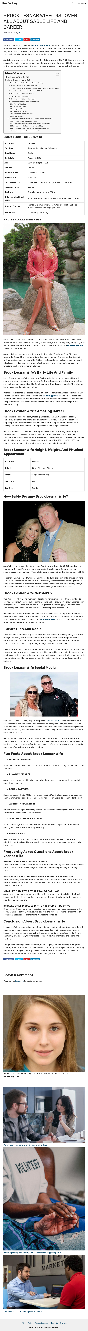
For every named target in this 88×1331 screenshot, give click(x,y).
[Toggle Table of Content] (56, 74)
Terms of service (41, 1323)
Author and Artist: (21, 111)
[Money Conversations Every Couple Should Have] (44, 1115)
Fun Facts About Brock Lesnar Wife (25, 101)
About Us (54, 1323)
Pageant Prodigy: (20, 104)
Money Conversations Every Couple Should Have (25, 1145)
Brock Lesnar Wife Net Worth (22, 93)
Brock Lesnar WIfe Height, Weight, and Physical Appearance (35, 88)
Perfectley (10, 3)
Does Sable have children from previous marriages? (32, 123)
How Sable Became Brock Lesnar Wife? (26, 91)
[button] (73, 3)
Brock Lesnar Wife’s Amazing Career (25, 85)
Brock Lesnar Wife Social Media (23, 99)
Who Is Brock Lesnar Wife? (18, 80)
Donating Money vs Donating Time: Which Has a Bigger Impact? (32, 1253)
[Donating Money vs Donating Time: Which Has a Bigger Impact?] (44, 1199)
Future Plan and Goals (19, 96)
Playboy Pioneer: (20, 106)
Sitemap (63, 1323)
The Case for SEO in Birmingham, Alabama (22, 1312)
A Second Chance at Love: (23, 114)
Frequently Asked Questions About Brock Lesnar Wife (32, 119)
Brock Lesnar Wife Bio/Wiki (18, 77)
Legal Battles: (19, 109)
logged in (19, 981)
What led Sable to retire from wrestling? (28, 126)
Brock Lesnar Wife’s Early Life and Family (26, 83)
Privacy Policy (27, 1323)
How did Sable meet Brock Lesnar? (26, 121)
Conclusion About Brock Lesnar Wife (25, 131)
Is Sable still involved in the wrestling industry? (31, 128)
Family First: (18, 116)
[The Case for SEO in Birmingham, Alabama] (44, 1282)
